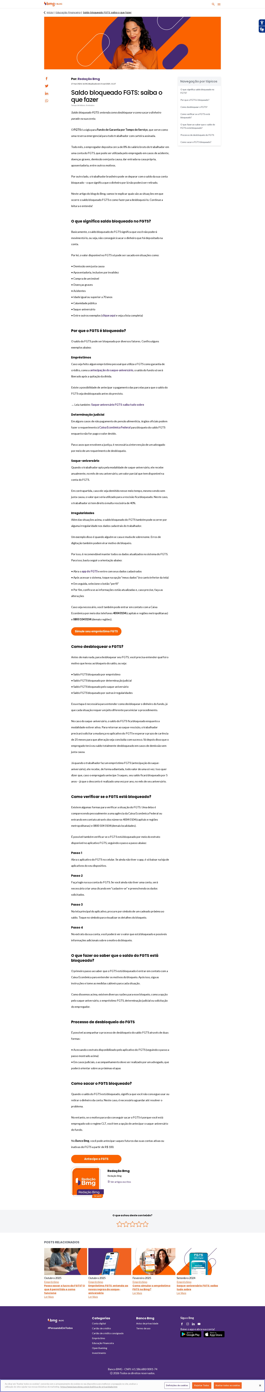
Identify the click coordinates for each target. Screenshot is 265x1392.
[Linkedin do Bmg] (193, 1324)
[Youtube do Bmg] (199, 1324)
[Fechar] (260, 1385)
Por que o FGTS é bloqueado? (195, 100)
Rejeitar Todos (201, 1385)
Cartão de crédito (101, 1328)
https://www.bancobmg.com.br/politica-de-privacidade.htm (88, 1387)
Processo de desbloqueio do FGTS (197, 135)
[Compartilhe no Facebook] (46, 78)
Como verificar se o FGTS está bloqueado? (195, 116)
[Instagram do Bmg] (187, 1324)
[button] (53, 4)
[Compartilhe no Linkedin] (46, 93)
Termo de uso (143, 1328)
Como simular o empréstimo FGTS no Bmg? (151, 1287)
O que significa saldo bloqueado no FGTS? (197, 91)
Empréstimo (51, 1282)
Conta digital (99, 1323)
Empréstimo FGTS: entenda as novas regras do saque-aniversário (108, 1289)
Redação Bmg (89, 79)
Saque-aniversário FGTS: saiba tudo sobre (197, 1287)
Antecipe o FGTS (96, 1159)
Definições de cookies (177, 1385)
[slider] (132, 1224)
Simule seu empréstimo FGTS (96, 631)
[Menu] (219, 4)
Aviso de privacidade (147, 1323)
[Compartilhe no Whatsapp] (46, 101)
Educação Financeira (103, 1343)
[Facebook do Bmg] (182, 1324)
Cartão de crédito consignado (108, 1333)
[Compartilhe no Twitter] (46, 86)
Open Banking (99, 1347)
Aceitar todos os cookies (227, 1385)
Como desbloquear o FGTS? (194, 107)
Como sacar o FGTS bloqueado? (196, 142)
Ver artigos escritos (120, 1181)
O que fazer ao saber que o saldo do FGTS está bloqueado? (198, 126)
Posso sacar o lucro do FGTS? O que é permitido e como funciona (64, 1289)
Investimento (99, 1352)
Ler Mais (49, 1297)
